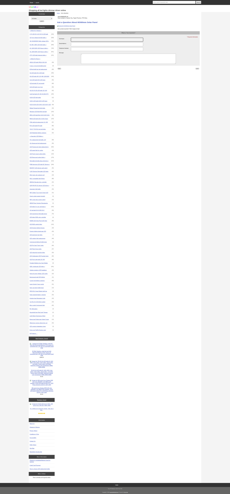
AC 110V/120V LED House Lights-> (42, 48)
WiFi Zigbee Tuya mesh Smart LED (42, 192)
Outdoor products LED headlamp (42, 270)
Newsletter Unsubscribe (36, 452)
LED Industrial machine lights (42, 252)
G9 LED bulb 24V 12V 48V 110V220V (42, 76)
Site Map (32, 448)
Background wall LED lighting (42, 277)
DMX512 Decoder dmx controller (42, 182)
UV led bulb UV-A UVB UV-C (42, 210)
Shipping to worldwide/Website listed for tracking (40, 461)
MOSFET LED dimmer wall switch (42, 168)
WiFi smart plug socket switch (42, 199)
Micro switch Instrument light (42, 305)
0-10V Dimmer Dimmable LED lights (42, 171)
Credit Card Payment (35, 465)
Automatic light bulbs (42, 189)
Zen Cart (126, 492)
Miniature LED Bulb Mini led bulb (42, 111)
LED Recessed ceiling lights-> (42, 157)
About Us (32, 423)
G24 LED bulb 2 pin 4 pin (42, 87)
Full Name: (61, 38)
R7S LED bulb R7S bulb (42, 125)
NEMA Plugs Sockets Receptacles (42, 203)
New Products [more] (42, 338)
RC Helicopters (42, 309)
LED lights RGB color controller (42, 217)
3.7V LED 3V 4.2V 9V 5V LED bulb (42, 34)
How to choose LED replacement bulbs (40, 469)
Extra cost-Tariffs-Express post (42, 330)
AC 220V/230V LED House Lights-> (42, 51)
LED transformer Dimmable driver (42, 213)
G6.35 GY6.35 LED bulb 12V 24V (42, 90)
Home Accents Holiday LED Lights (42, 273)
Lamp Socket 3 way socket (42, 284)
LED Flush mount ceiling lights (42, 154)
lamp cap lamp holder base (42, 287)
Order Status (33, 445)
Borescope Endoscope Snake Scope (42, 319)
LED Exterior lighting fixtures (42, 228)
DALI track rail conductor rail (42, 175)
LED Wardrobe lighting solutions (42, 132)
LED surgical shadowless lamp (42, 326)
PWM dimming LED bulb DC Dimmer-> (42, 164)
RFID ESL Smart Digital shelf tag (42, 291)
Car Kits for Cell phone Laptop (42, 302)
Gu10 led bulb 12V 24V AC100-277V (42, 94)
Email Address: (62, 43)
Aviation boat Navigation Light (42, 298)
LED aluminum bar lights (42, 235)
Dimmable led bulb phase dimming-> (42, 161)
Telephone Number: (64, 48)
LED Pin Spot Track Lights (42, 245)
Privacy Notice (33, 430)
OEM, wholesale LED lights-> (42, 266)
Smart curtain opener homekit (42, 196)
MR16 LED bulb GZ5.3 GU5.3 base (42, 118)
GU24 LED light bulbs (42, 97)
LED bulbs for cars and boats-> (42, 206)
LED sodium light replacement (42, 238)
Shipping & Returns (35, 427)
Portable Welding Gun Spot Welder (42, 263)
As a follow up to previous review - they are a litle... (41, 409)
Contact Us (32, 441)
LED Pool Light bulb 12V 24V (42, 259)
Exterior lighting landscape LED (42, 231)
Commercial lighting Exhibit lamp (42, 242)
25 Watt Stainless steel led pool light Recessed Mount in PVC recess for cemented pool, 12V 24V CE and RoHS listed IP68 (42, 353)
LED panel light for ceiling (42, 150)
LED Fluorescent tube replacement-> (42, 147)
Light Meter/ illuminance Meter (42, 316)
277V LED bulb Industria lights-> (42, 55)
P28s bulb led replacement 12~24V (42, 122)
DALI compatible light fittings (42, 178)
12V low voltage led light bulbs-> (42, 37)
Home (31, 2)
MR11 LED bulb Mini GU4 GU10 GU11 (42, 115)
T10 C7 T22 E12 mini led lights (42, 129)
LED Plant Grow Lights (42, 249)
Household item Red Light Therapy (42, 312)
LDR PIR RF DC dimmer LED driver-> (42, 185)
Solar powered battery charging (42, 294)
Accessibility (33, 437)
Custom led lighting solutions (42, 280)
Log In (37, 2)
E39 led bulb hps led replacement (42, 69)
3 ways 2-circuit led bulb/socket (42, 66)
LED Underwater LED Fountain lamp (42, 256)
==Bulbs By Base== (35, 59)
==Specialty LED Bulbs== (36, 136)
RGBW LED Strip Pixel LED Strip (42, 220)
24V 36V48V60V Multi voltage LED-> (42, 41)
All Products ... (33, 333)
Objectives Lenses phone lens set (42, 323)
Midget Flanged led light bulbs (42, 108)
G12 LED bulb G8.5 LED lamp (42, 80)
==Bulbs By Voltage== (36, 30)
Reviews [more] (41, 400)
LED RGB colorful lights (42, 224)
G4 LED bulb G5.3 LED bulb (42, 73)
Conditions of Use (34, 434)
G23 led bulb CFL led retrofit (42, 83)
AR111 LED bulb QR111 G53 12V (42, 62)
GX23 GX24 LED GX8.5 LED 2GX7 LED (42, 104)
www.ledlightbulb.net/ (114, 492)
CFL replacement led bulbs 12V (42, 139)
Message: (61, 52)
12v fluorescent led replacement (42, 143)
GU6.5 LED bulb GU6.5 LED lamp (42, 101)
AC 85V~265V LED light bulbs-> (42, 44)
